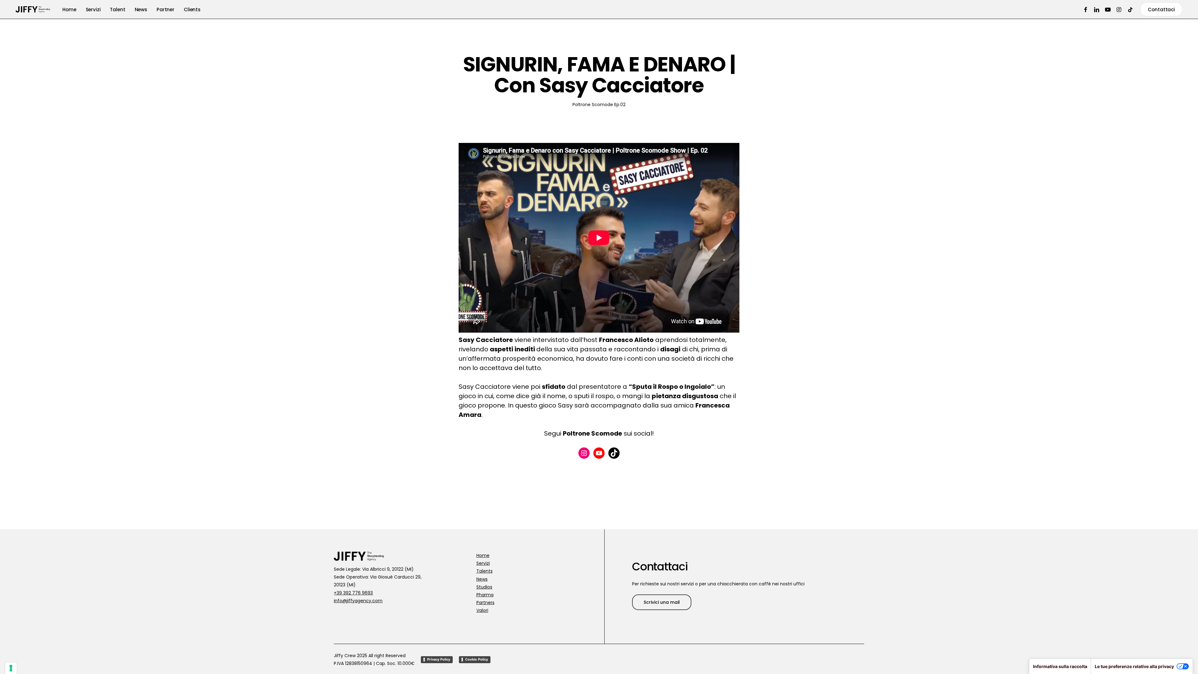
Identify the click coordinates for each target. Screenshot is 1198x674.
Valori (482, 610)
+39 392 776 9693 (353, 593)
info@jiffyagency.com (358, 601)
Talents (484, 571)
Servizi (483, 563)
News (482, 579)
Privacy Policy (438, 659)
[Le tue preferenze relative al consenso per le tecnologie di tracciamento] (11, 668)
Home (482, 555)
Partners (485, 602)
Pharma (485, 595)
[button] (661, 602)
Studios (484, 587)
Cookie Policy (476, 659)
